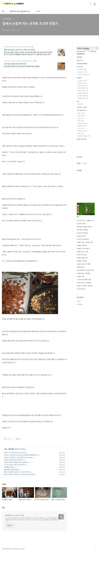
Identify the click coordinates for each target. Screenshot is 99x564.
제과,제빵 (11, 449)
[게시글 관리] (11, 439)
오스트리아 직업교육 (82, 233)
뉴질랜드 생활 (80, 242)
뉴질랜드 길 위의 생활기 (83, 248)
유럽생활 (88, 283)
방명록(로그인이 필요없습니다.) (20, 11)
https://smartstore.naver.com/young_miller (18, 61)
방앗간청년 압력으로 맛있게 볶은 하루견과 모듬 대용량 (22, 66)
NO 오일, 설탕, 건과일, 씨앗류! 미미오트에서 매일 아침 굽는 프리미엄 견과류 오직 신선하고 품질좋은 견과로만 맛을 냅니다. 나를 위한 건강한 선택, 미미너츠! (28, 53)
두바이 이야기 (81, 116)
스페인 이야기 (81, 128)
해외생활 (85, 230)
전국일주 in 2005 (82, 80)
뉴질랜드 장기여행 (81, 261)
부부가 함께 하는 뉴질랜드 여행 (85, 270)
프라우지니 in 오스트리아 (14, 515)
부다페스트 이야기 (82, 131)
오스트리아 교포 (81, 289)
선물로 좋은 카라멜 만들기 (11, 469)
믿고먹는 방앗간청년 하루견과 (15, 64)
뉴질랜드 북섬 (80, 273)
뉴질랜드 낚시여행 (81, 286)
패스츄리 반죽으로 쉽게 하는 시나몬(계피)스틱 (17, 472)
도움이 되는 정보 (81, 139)
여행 (86, 251)
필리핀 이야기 (81, 113)
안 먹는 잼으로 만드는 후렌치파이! (14, 460)
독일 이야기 (81, 121)
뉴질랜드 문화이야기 (82, 258)
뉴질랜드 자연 (80, 276)
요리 (5, 449)
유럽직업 (90, 286)
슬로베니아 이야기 (82, 126)
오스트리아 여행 (82, 69)
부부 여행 (79, 230)
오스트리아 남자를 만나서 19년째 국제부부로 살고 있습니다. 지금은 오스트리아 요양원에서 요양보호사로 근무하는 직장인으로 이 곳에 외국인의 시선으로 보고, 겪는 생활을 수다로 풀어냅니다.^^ (31, 520)
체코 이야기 (81, 118)
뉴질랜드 (79, 78)
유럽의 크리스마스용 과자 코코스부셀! (15, 452)
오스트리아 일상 (81, 283)
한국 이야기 (81, 133)
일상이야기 (80, 60)
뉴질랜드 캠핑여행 (81, 245)
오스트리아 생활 (81, 224)
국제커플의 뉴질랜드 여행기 (84, 227)
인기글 (84, 163)
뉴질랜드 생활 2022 (83, 93)
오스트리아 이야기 (82, 72)
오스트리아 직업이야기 (84, 74)
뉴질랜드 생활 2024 (83, 98)
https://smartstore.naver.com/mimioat (17, 47)
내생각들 (79, 57)
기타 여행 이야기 (81, 110)
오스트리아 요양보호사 (83, 239)
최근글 (79, 163)
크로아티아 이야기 (82, 123)
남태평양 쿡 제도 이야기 (84, 136)
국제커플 (87, 273)
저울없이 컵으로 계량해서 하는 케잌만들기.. (16, 462)
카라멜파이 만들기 (9, 467)
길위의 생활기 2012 (83, 85)
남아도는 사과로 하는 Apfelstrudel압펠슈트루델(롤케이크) (21, 455)
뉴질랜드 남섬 (80, 251)
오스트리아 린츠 (81, 220)
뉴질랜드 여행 (89, 242)
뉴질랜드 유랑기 (81, 236)
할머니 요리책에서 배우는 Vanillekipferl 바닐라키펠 (19, 474)
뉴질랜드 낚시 (90, 220)
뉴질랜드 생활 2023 (83, 96)
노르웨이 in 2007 (82, 107)
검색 (90, 3)
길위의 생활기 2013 (83, 88)
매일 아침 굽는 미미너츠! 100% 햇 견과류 (19, 49)
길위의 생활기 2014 (83, 90)
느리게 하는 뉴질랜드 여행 (84, 279)
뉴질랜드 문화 (80, 267)
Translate (93, 51)
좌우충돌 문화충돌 (82, 63)
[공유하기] (8, 439)
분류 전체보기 (81, 54)
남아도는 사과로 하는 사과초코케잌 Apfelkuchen (18, 457)
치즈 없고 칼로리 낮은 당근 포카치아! (14, 465)
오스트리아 (80, 67)
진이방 (38, 11)
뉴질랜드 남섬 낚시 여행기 (84, 264)
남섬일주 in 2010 (82, 83)
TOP (95, 549)
